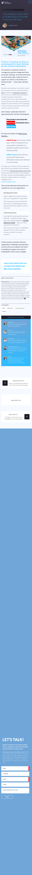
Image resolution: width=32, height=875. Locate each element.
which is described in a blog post (20, 170)
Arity (2, 92)
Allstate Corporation (19, 92)
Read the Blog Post (9, 181)
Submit (7, 797)
